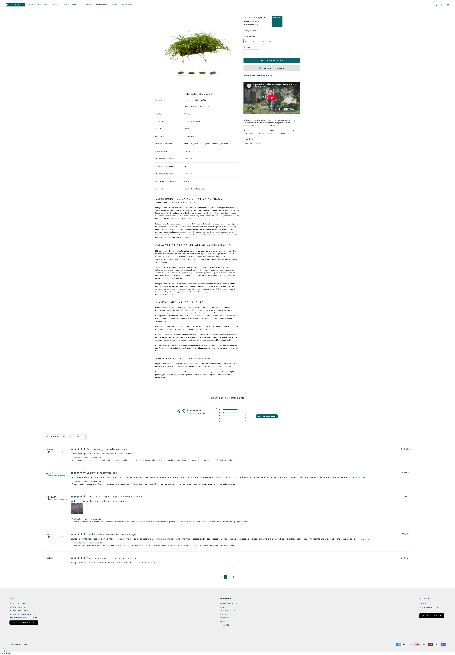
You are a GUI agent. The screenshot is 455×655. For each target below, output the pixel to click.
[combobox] (78, 437)
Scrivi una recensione (267, 416)
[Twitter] (257, 143)
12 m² (262, 41)
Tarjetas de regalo (72, 5)
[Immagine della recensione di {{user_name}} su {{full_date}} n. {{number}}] (77, 508)
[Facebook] (254, 143)
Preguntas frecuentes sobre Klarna (23, 618)
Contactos (127, 5)
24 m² (271, 41)
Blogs (114, 5)
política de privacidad (18, 604)
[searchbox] (54, 436)
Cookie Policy (5, 653)
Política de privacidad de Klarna (22, 614)
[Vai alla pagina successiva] (233, 577)
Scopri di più (248, 139)
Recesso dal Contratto (24, 623)
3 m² (246, 41)
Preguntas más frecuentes (429, 607)
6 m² (254, 41)
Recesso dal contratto (431, 616)
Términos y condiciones (18, 611)
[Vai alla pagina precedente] (221, 577)
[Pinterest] (260, 143)
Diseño (88, 5)
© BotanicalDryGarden (18, 645)
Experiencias (101, 5)
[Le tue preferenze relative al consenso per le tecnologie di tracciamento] (4, 651)
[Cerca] (442, 5)
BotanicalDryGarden (38, 5)
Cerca (421, 611)
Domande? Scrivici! (274, 68)
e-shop (56, 5)
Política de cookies (17, 607)
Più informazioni (358, 477)
